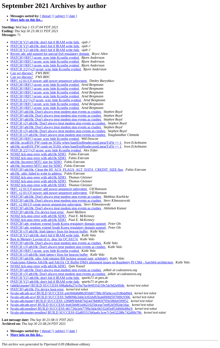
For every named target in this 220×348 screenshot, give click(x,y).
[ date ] (72, 16)
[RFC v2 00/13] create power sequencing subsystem (46, 204)
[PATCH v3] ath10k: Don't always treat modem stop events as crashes (58, 131)
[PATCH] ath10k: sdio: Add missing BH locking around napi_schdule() (59, 258)
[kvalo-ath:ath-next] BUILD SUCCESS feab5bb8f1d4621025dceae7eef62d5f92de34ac (70, 305)
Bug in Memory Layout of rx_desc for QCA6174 (44, 239)
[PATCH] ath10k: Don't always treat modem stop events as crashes (56, 111)
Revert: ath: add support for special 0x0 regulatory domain (50, 54)
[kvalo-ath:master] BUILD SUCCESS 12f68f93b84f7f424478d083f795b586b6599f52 (69, 301)
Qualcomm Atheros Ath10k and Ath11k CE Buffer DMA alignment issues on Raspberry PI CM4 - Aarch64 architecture (92, 262)
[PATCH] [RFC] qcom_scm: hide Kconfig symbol (45, 57)
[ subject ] (60, 16)
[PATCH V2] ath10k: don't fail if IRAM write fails (45, 42)
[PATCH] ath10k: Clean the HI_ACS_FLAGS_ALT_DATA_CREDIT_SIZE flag (67, 169)
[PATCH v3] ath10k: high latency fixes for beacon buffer (49, 231)
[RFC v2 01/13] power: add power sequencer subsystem (49, 81)
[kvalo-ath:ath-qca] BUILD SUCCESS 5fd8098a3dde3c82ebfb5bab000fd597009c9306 (70, 297)
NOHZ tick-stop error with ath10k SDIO (38, 154)
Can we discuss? (22, 73)
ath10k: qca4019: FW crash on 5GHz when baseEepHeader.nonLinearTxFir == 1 (66, 142)
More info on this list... (26, 20)
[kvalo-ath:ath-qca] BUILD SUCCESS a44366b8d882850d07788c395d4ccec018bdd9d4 (71, 293)
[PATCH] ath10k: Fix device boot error (37, 212)
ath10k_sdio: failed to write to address (36, 173)
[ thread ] (46, 16)
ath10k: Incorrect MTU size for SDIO (36, 162)
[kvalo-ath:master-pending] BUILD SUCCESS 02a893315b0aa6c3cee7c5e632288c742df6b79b (76, 312)
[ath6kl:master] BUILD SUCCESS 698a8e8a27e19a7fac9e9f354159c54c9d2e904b (67, 285)
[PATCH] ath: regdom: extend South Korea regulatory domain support (58, 223)
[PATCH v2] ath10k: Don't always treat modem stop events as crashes (58, 123)
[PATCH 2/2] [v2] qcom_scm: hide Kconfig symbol (46, 69)
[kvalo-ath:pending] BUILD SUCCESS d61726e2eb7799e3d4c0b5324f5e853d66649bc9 (71, 308)
